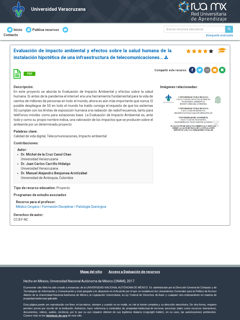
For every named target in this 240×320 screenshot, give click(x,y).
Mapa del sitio (91, 272)
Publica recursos (45, 30)
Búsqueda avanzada (219, 35)
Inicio (18, 30)
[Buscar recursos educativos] (229, 29)
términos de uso (56, 315)
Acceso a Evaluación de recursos (134, 272)
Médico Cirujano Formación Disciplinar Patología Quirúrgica (61, 206)
